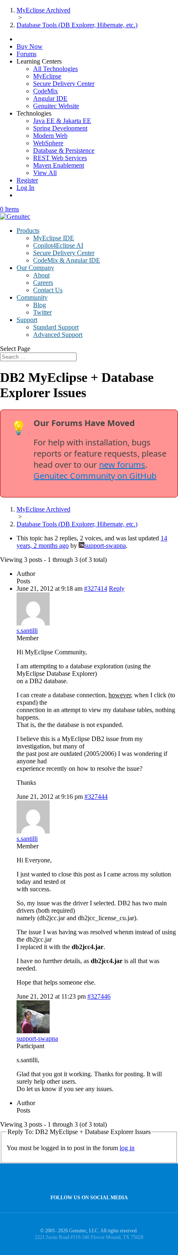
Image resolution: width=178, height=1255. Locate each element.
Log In (25, 187)
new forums (122, 464)
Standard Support (56, 327)
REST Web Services (60, 157)
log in (127, 1147)
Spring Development (60, 128)
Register (27, 180)
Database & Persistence (63, 150)
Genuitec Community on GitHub (95, 475)
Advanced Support (57, 334)
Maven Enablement (58, 165)
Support (27, 319)
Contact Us (48, 290)
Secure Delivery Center (63, 83)
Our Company (35, 267)
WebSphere (48, 143)
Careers (43, 282)
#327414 (95, 588)
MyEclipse (47, 76)
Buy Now (30, 46)
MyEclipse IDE (53, 238)
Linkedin (105, 1179)
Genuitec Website (56, 105)
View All (45, 172)
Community (32, 297)
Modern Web (50, 135)
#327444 (96, 796)
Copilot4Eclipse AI (58, 245)
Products (28, 230)
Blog (39, 304)
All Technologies (55, 68)
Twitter (42, 312)
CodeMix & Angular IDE (66, 260)
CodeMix (45, 91)
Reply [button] (117, 588)
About (41, 275)
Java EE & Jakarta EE (62, 120)
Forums (26, 53)
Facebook (87, 1179)
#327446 (99, 996)
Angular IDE (50, 98)
